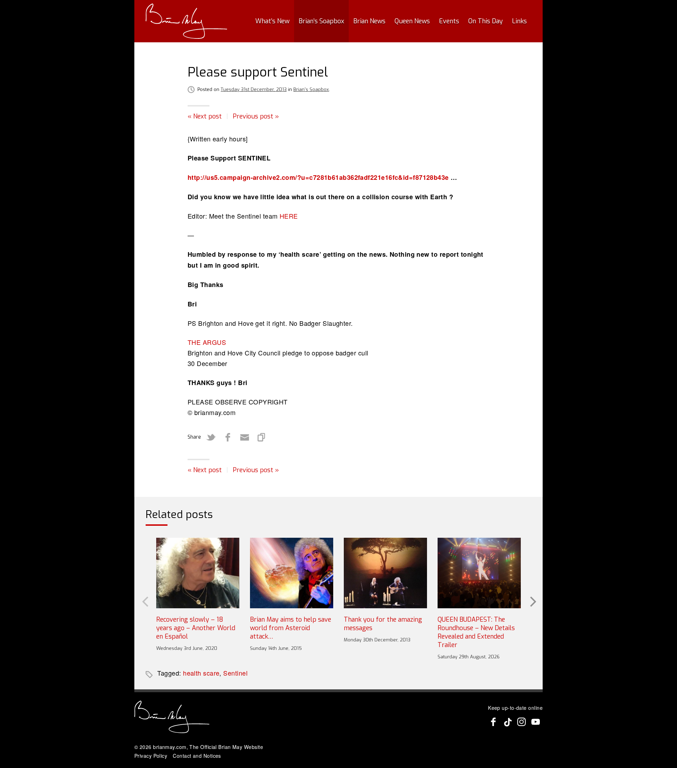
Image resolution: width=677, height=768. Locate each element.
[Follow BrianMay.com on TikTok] (507, 722)
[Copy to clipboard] (262, 437)
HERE (289, 215)
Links (519, 21)
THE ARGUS (207, 342)
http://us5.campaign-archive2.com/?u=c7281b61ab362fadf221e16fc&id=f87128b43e (318, 177)
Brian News (369, 21)
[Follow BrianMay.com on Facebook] (493, 722)
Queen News (412, 21)
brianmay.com (169, 746)
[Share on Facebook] (228, 437)
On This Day (485, 21)
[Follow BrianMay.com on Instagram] (521, 722)
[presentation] (144, 601)
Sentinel (235, 672)
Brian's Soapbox (311, 89)
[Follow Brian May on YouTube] (536, 722)
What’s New (272, 21)
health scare (201, 672)
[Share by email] (245, 437)
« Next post (205, 116)
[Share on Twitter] (211, 437)
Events (449, 21)
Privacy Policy (150, 755)
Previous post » (256, 116)
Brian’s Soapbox (321, 21)
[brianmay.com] (186, 21)
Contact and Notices (197, 755)
